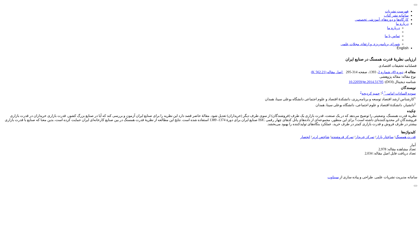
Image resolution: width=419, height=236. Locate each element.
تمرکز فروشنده (342, 137)
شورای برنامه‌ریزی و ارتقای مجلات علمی (370, 44)
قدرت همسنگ (405, 137)
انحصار (305, 137)
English (403, 48)
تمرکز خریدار (364, 137)
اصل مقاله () (327, 72)
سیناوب (333, 177)
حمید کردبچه (371, 93)
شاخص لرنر (320, 137)
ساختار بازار (384, 137)
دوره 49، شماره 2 (390, 72)
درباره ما (402, 24)
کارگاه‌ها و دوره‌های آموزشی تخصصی (382, 19)
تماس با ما (392, 36)
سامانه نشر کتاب (396, 15)
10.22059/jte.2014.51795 (366, 82)
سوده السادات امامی (400, 93)
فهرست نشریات (397, 11)
